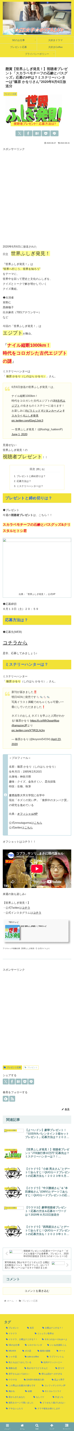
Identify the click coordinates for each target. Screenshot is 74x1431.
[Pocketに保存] (46, 133)
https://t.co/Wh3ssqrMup (44, 720)
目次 (32, 469)
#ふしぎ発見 (31, 415)
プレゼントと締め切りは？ (31, 476)
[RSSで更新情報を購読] (12, 1099)
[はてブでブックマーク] (37, 133)
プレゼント (32, 1067)
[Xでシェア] (19, 133)
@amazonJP (19, 725)
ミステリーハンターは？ (30, 486)
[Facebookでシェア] (28, 133)
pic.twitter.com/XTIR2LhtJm (28, 730)
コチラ (26, 907)
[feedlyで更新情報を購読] (6, 1099)
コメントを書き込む (37, 1290)
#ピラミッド (33, 410)
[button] (67, 1009)
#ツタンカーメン (51, 410)
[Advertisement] (37, 198)
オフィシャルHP (27, 813)
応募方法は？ (24, 481)
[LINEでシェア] (54, 133)
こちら (38, 822)
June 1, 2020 (19, 434)
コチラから (15, 642)
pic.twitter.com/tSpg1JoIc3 (27, 420)
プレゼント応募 (14, 1067)
